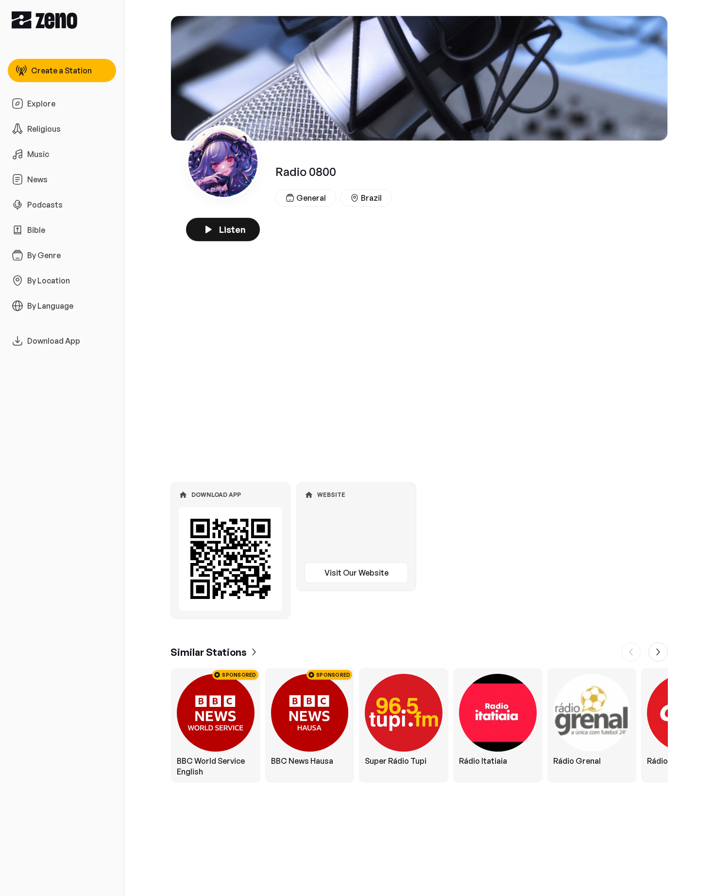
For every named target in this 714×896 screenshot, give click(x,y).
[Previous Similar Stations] (631, 652)
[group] (419, 725)
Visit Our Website (356, 573)
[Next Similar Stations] (658, 652)
